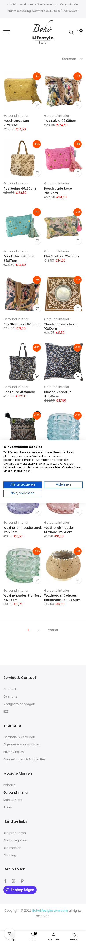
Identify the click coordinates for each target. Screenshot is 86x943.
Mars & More (12, 800)
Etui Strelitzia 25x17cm (61, 256)
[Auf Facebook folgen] (5, 881)
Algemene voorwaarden (21, 744)
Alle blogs (10, 855)
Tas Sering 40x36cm (19, 188)
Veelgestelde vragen (19, 704)
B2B (6, 712)
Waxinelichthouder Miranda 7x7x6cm (59, 529)
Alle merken (12, 848)
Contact (9, 689)
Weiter (53, 630)
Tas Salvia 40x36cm (60, 121)
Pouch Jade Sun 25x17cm (16, 123)
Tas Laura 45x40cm (19, 392)
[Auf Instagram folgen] (14, 881)
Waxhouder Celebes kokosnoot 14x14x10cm (62, 597)
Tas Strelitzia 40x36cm (21, 324)
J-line (7, 807)
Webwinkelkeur (41, 11)
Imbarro (9, 785)
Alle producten (14, 833)
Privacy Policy (13, 752)
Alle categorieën (15, 840)
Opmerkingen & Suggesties (24, 759)
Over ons (10, 697)
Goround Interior (15, 115)
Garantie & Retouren (19, 737)
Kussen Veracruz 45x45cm (57, 394)
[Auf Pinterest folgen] (22, 881)
